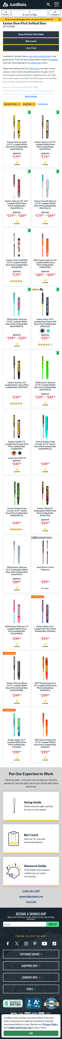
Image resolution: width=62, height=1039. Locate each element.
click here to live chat (43, 90)
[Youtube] (44, 943)
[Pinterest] (34, 943)
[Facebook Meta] (7, 943)
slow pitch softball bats (39, 56)
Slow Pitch (10, 104)
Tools (29, 988)
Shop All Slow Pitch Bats (31, 34)
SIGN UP (52, 924)
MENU (57, 5)
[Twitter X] (17, 943)
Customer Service (30, 954)
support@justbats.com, (19, 90)
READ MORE (32, 96)
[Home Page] (15, 4)
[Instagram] (26, 943)
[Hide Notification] (59, 19)
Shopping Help (30, 965)
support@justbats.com (31, 896)
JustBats (54, 59)
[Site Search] (48, 4)
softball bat (35, 62)
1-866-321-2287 (31, 891)
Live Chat (31, 47)
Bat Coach (31, 41)
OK (31, 1033)
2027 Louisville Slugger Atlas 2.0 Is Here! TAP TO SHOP (29, 19)
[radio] (42, 331)
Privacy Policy (50, 1024)
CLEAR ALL (42, 104)
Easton (27, 104)
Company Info (29, 977)
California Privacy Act (20, 1027)
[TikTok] (54, 943)
